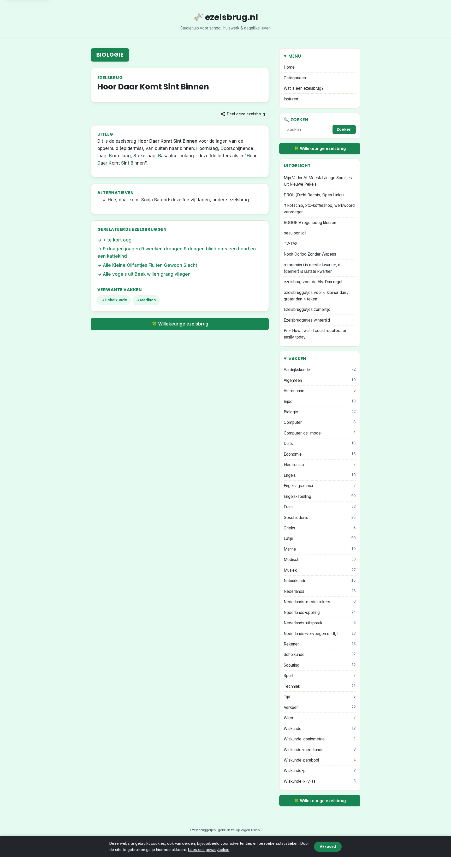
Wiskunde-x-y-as (320, 781)
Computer (320, 422)
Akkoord (328, 846)
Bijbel (320, 401)
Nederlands (320, 591)
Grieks (320, 528)
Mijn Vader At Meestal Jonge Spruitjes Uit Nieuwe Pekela (318, 181)
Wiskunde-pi (320, 770)
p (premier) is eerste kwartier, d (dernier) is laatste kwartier (312, 268)
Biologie (110, 54)
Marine (320, 549)
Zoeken (344, 129)
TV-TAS (291, 243)
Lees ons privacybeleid (208, 849)
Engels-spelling (320, 496)
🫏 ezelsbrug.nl (225, 17)
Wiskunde (320, 728)
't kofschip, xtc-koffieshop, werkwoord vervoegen (319, 208)
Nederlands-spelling (320, 612)
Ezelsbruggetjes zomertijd (307, 309)
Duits (320, 443)
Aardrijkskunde (320, 369)
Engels (320, 475)
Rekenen (320, 644)
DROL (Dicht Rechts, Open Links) (314, 194)
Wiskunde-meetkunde (320, 749)
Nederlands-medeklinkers (320, 601)
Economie (320, 454)
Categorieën (295, 77)
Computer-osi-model (320, 433)
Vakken (297, 358)
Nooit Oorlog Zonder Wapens (310, 254)
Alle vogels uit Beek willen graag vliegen (147, 274)
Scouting (320, 665)
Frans (320, 506)
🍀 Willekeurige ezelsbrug (180, 324)
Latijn (320, 538)
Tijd (320, 696)
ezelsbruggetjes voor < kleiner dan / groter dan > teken (316, 295)
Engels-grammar (320, 485)
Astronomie (320, 390)
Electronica (320, 464)
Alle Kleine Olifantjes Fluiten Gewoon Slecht (150, 265)
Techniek (320, 686)
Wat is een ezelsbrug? (303, 88)
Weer (320, 717)
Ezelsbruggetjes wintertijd (307, 320)
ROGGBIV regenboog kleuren (310, 222)
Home (289, 67)
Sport (320, 675)
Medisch (148, 300)
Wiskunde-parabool (320, 760)
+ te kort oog (117, 240)
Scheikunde (116, 300)
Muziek (320, 570)
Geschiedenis (320, 517)
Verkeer (320, 707)
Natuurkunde (320, 580)
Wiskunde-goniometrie (320, 739)
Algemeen (320, 380)
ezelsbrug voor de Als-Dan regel (313, 281)
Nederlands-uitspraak (320, 622)
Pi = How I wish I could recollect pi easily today (315, 334)
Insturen (291, 98)
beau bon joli (295, 233)
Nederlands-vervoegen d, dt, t (320, 633)
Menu (294, 56)
